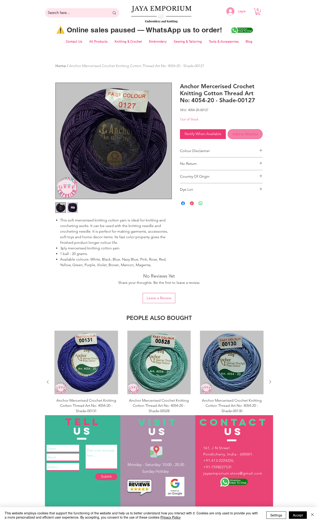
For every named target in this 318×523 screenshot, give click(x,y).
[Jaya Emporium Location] (156, 451)
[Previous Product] (48, 382)
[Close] (312, 515)
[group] (159, 381)
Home (60, 66)
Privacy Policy (170, 517)
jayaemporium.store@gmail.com (232, 473)
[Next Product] (270, 382)
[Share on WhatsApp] (200, 203)
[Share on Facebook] (183, 203)
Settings (276, 515)
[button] (258, 11)
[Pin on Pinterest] (192, 203)
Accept (298, 515)
